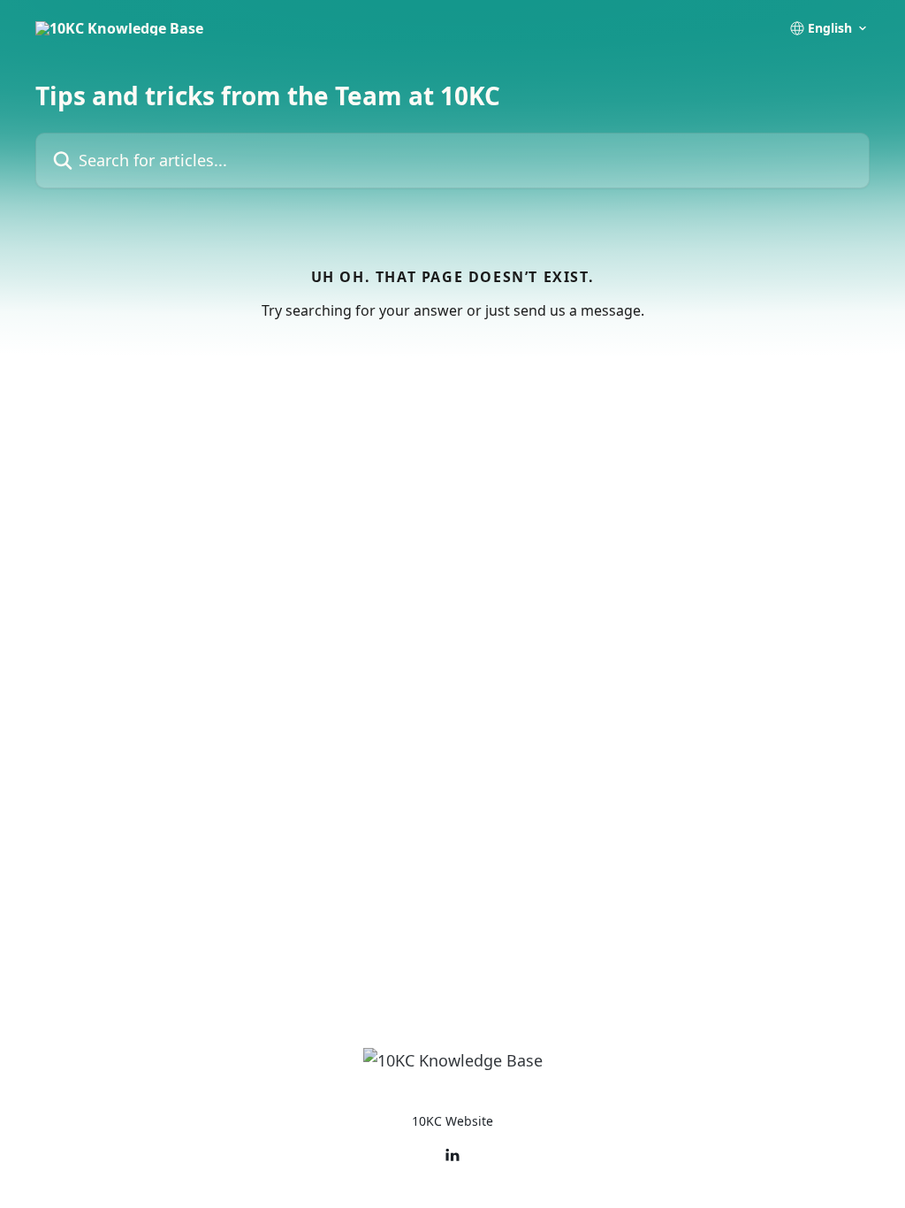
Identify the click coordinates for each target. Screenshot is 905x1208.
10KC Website (452, 1120)
